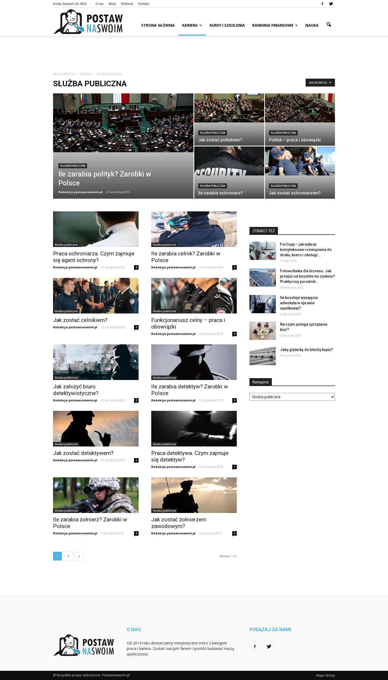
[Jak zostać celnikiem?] (96, 295)
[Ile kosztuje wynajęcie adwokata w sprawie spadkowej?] (262, 304)
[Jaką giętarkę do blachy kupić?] (262, 356)
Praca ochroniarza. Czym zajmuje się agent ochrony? (93, 256)
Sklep (112, 4)
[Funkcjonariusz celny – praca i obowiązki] (194, 295)
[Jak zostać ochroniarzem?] (300, 160)
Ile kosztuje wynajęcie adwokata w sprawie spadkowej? (299, 303)
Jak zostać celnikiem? (80, 320)
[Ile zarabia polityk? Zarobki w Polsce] (123, 122)
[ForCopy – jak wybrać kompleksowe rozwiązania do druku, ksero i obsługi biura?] (262, 251)
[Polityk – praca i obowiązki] (300, 107)
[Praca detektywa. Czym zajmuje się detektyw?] (194, 428)
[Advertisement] (194, 54)
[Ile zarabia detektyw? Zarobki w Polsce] (194, 362)
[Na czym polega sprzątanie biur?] (262, 331)
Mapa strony (325, 675)
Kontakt (143, 4)
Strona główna (158, 25)
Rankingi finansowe (273, 25)
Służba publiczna (72, 165)
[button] (328, 24)
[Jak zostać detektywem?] (96, 428)
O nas (99, 4)
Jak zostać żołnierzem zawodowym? (178, 522)
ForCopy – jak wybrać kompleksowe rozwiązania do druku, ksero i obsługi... (306, 249)
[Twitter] (331, 3)
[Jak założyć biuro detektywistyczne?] (96, 362)
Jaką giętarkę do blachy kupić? (306, 350)
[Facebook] (322, 3)
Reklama (127, 4)
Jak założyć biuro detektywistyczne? (75, 389)
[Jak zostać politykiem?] (229, 107)
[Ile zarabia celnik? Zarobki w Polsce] (194, 229)
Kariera (190, 25)
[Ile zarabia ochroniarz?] (229, 160)
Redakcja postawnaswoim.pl (80, 192)
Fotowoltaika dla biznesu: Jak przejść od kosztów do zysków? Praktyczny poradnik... (307, 276)
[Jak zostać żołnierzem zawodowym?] (194, 495)
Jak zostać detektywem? (83, 453)
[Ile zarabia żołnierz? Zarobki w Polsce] (96, 495)
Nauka (312, 25)
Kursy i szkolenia (227, 25)
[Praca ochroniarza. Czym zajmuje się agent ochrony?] (96, 229)
